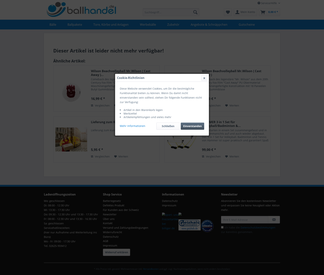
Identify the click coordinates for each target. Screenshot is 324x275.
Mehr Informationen (132, 126)
